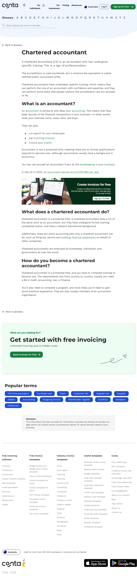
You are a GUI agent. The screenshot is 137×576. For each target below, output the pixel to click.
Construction (63, 483)
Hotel (59, 513)
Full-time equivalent (18, 393)
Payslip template (92, 505)
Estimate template (92, 501)
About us (116, 508)
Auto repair (62, 470)
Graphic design (64, 504)
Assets (11, 399)
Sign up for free (121, 6)
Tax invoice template (38, 514)
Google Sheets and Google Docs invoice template (38, 469)
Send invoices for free (25, 354)
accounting (78, 110)
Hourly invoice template (40, 476)
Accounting (29, 399)
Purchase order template (95, 514)
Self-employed (8, 483)
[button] (11, 552)
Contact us (117, 512)
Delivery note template (94, 497)
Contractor (62, 492)
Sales (59, 530)
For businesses (54, 7)
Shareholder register (79, 399)
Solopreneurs (8, 496)
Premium (6, 466)
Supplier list (102, 393)
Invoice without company (13, 479)
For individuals (35, 7)
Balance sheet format (94, 469)
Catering (61, 474)
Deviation (120, 399)
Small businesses (10, 487)
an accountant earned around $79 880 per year (71, 172)
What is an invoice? (121, 495)
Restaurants (7, 500)
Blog (113, 499)
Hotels (5, 504)
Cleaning (61, 479)
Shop (59, 534)
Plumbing (61, 526)
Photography (62, 522)
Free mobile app (119, 462)
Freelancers (7, 470)
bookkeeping (87, 164)
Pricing (65, 5)
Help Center (117, 504)
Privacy (5, 572)
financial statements (84, 237)
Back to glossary (13, 45)
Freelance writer (64, 500)
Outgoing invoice (51, 399)
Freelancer (13, 405)
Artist (59, 466)
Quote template (91, 518)
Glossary (7, 17)
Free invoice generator (122, 482)
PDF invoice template (39, 495)
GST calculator (118, 466)
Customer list (81, 393)
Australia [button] (93, 6)
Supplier (121, 393)
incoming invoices (44, 138)
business (109, 164)
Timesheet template (93, 527)
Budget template (92, 474)
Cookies (13, 572)
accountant (32, 110)
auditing (66, 237)
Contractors (7, 474)
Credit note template (94, 492)
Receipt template (92, 522)
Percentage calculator (122, 478)
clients (48, 142)
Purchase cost (44, 393)
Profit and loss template (95, 510)
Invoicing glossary (120, 491)
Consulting (62, 487)
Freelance (61, 496)
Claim (63, 393)
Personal (61, 517)
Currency (103, 399)
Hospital (60, 509)
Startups (6, 492)
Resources (77, 5)
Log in (104, 6)
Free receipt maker (120, 486)
